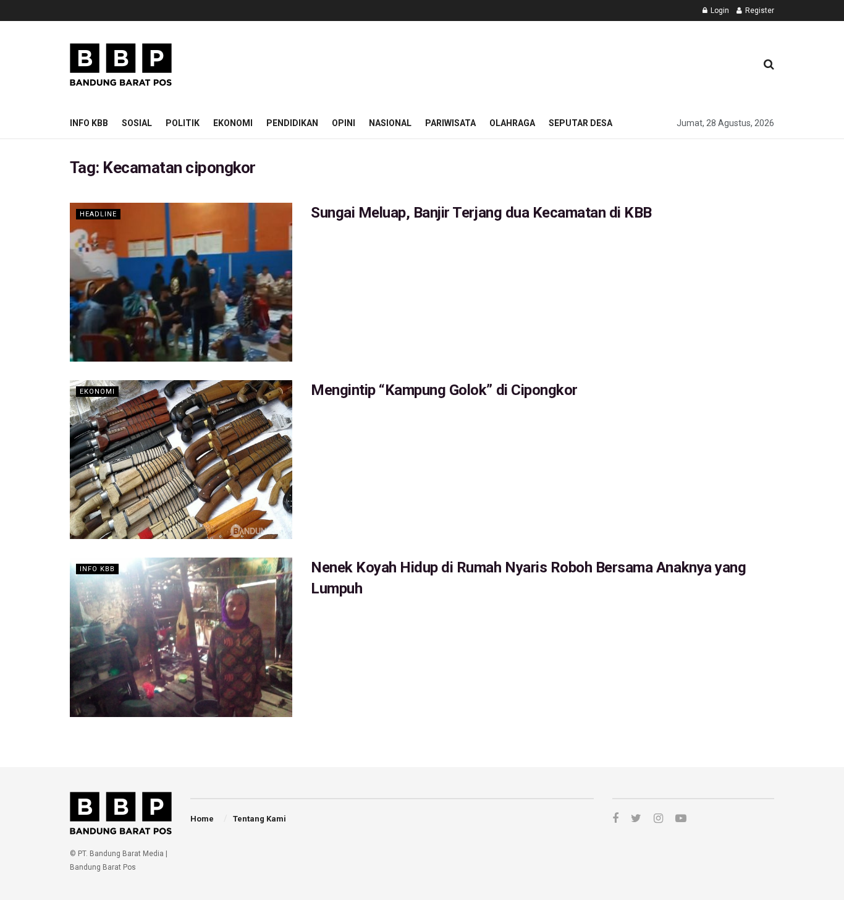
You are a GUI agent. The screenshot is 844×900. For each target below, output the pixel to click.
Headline (98, 214)
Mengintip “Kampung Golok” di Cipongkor (444, 390)
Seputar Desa (580, 123)
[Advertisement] (521, 62)
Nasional (390, 123)
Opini (343, 123)
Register (758, 10)
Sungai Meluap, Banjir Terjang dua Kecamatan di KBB (481, 212)
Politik (183, 123)
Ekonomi (233, 123)
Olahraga (512, 123)
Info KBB (89, 123)
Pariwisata (450, 123)
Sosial (137, 123)
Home (202, 818)
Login (719, 10)
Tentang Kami (259, 818)
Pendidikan (292, 123)
